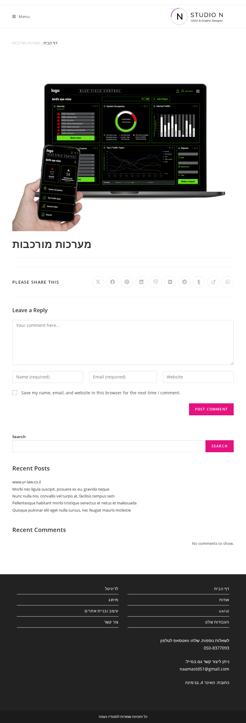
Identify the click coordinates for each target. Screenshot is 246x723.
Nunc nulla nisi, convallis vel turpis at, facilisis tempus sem (63, 496)
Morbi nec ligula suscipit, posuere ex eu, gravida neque (60, 489)
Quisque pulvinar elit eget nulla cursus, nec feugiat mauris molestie (71, 510)
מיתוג (113, 599)
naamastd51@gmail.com (204, 669)
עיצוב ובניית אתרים (101, 611)
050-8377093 (216, 648)
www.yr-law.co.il (26, 482)
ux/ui (224, 611)
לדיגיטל (111, 588)
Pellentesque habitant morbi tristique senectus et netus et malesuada (74, 503)
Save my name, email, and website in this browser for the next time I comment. (100, 393)
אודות (224, 599)
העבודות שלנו (217, 622)
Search (19, 436)
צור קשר (111, 622)
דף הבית (50, 43)
